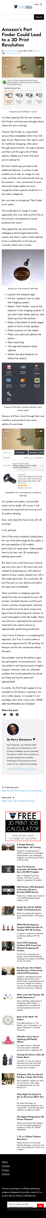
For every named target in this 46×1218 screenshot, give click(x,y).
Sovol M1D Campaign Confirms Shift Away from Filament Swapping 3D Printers (29, 946)
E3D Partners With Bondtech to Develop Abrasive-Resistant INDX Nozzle (30, 889)
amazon (9, 53)
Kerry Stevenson (10, 51)
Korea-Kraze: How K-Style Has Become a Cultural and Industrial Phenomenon (29, 970)
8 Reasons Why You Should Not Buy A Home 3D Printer (30, 1076)
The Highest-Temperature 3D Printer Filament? (30, 1118)
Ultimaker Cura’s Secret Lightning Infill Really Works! (28, 1039)
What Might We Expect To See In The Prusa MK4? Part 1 (30, 1097)
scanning (17, 53)
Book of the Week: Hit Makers (27, 1018)
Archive (5, 1174)
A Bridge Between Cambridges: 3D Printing (29, 846)
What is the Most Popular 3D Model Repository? (30, 996)
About (5, 1162)
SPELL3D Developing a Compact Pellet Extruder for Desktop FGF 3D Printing (30, 927)
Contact (6, 1166)
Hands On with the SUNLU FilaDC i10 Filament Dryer (29, 908)
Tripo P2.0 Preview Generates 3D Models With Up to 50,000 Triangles (30, 869)
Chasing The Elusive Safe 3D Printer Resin (30, 1056)
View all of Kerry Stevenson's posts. (22, 769)
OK (40, 1206)
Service (37, 51)
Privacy (5, 1170)
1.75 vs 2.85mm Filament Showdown (29, 1138)
